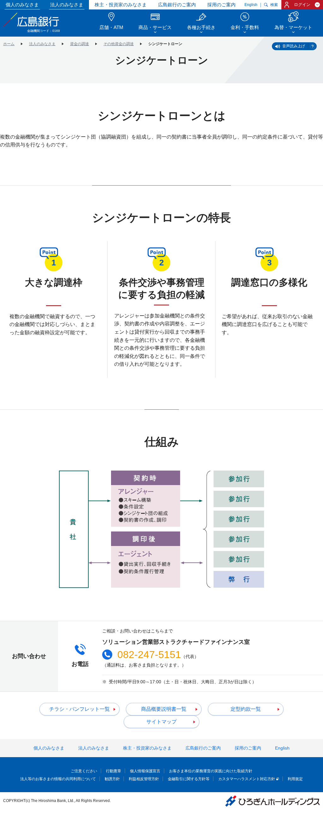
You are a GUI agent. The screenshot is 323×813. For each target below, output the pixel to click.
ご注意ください (84, 771)
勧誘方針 (112, 779)
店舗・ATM (111, 27)
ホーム (9, 44)
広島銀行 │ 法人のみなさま (31, 20)
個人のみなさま (22, 4)
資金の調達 (79, 44)
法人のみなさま (66, 4)
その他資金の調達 (118, 44)
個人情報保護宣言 (145, 771)
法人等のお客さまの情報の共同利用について (58, 779)
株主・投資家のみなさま (121, 4)
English (250, 5)
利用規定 (295, 779)
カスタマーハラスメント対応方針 (246, 779)
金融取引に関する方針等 (188, 779)
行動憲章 (113, 771)
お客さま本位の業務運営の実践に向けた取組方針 (210, 771)
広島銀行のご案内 (177, 4)
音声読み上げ (293, 46)
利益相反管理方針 (144, 779)
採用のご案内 (221, 4)
